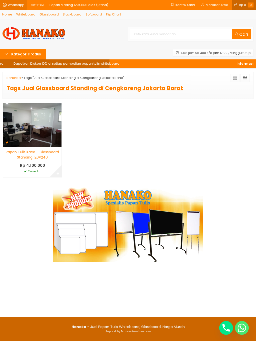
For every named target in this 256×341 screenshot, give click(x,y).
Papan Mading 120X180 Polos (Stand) (79, 5)
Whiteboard (26, 14)
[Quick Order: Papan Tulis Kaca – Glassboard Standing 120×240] (7, 142)
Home (7, 14)
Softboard (94, 14)
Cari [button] (243, 34)
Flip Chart (113, 14)
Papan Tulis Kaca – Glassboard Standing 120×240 (32, 155)
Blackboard (72, 14)
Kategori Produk (25, 54)
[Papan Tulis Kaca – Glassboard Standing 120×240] (32, 125)
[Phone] (226, 328)
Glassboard (49, 14)
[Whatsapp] (242, 328)
